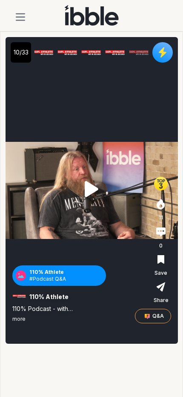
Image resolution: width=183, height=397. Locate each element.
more (19, 319)
